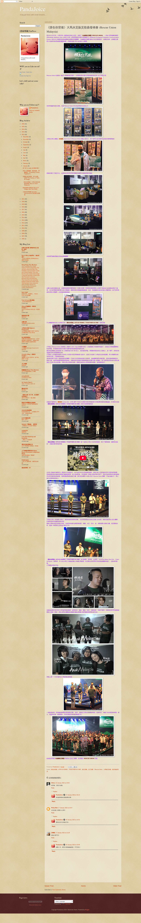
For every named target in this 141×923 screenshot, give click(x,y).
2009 (23, 231)
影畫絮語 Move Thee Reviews (30, 370)
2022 (23, 134)
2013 (23, 220)
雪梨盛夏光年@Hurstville (28, 323)
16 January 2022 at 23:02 (62, 783)
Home (83, 886)
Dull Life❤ (25, 292)
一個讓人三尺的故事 (27, 439)
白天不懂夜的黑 (26, 418)
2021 (23, 199)
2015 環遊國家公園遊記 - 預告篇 (30, 446)
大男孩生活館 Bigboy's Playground (28, 328)
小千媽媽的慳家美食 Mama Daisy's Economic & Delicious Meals (31, 452)
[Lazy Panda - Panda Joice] (20, 74)
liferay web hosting (33, 904)
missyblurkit (25, 376)
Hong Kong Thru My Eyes (29, 265)
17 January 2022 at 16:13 (73, 795)
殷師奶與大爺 (25, 315)
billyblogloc (25, 460)
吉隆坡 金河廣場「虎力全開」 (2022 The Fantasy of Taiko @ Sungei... (31, 178)
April (24, 158)
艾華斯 (53, 832)
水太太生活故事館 (27, 410)
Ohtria (53, 783)
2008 (23, 233)
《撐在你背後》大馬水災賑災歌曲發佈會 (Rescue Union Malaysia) (31, 183)
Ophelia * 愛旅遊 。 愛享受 (29, 424)
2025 (23, 126)
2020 (23, 201)
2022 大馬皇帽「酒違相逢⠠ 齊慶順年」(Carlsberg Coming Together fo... (31, 172)
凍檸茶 (23, 250)
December (26, 136)
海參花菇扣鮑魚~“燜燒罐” (28, 455)
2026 (23, 124)
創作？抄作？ (25, 419)
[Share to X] (73, 767)
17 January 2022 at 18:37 (65, 807)
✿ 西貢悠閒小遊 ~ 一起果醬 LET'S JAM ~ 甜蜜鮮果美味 (30, 412)
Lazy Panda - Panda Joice (26, 72)
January (25, 166)
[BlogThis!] (71, 767)
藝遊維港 (24, 365)
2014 (23, 217)
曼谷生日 (24, 317)
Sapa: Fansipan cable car (28, 383)
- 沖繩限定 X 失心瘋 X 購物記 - (29, 425)
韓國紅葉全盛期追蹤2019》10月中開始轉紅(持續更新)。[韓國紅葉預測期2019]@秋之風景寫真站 (31, 340)
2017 (23, 209)
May (24, 155)
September (26, 144)
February (25, 163)
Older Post (117, 886)
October (25, 142)
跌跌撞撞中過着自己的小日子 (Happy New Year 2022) (31, 188)
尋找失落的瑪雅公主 (27, 444)
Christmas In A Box (26, 377)
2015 (23, 215)
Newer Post (49, 886)
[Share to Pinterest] (76, 767)
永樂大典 (24, 322)
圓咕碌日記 (25, 388)
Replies (55, 791)
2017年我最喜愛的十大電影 (29, 371)
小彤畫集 (24, 346)
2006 (23, 239)
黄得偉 (60, 402)
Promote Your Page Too (25, 75)
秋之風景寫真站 (26, 337)
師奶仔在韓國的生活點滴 (28, 402)
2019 (23, 204)
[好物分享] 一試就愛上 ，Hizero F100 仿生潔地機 (30, 294)
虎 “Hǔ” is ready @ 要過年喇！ (31, 168)
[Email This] (69, 767)
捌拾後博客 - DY (26, 467)
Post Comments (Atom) (59, 889)
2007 (23, 236)
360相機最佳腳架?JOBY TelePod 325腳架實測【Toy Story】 (30, 331)
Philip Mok (54, 807)
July (24, 150)
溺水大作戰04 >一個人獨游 (28, 397)
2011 (23, 225)
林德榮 (61, 139)
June (24, 152)
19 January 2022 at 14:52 (73, 819)
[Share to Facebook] (74, 767)
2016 (23, 212)
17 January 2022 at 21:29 (63, 832)
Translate (67, 904)
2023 (23, 132)
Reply (52, 788)
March (25, 160)
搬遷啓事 (24, 432)
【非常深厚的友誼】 (27, 301)
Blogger (87, 909)
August (25, 147)
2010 (23, 228)
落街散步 (24, 390)
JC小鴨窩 (24, 363)
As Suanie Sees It (27, 382)
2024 (23, 129)
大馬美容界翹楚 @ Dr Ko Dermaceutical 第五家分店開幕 (31, 193)
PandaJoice (33, 9)
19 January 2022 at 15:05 (73, 844)
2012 (23, 223)
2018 (23, 207)
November (26, 139)
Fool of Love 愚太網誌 (28, 300)
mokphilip (25, 430)
